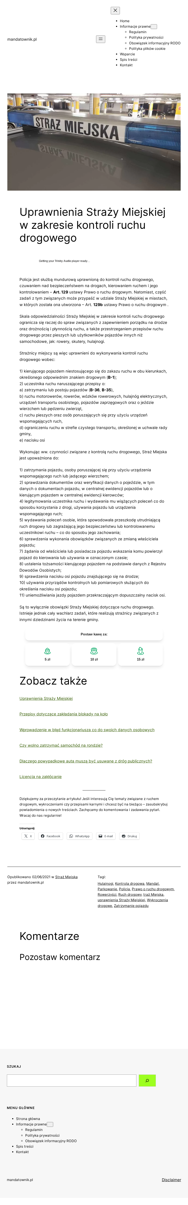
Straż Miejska (66, 877)
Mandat (152, 883)
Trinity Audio (63, 261)
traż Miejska (153, 894)
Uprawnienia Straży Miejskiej (46, 698)
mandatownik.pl (22, 39)
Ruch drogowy (129, 894)
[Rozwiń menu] (100, 39)
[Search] (147, 1080)
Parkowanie (107, 889)
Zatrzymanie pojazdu (131, 906)
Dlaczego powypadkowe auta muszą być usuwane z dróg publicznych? (85, 761)
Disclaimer (171, 1179)
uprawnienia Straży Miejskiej (121, 900)
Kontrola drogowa (129, 883)
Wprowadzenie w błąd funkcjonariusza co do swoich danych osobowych (87, 730)
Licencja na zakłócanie (40, 776)
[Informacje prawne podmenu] (154, 26)
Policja (124, 889)
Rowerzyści (107, 894)
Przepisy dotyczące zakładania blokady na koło (63, 714)
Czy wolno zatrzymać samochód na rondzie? (61, 745)
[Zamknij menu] (115, 10)
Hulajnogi (105, 883)
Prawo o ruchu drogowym (153, 889)
